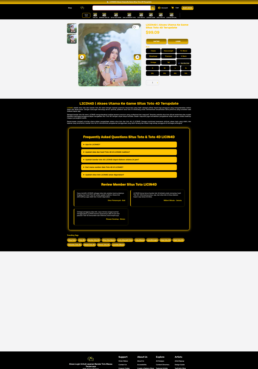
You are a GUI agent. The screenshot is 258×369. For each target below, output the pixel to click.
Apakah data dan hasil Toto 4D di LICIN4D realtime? (107, 152)
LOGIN (178, 41)
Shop (70, 8)
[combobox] (122, 8)
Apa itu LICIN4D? (92, 144)
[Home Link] (82, 8)
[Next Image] (137, 57)
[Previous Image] (82, 57)
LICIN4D (70, 108)
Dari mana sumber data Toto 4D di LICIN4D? (104, 167)
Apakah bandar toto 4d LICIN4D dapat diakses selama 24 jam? (112, 160)
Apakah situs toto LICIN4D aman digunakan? (104, 175)
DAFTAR (156, 41)
